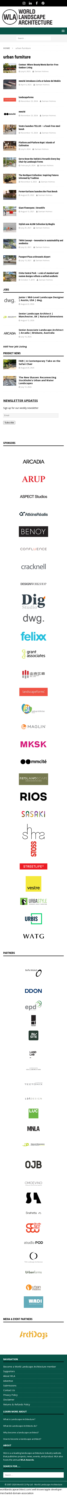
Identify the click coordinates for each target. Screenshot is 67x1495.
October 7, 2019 (28, 280)
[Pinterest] (43, 3)
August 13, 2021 (27, 211)
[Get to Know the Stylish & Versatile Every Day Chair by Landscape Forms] (9, 162)
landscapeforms (26, 97)
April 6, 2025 (26, 84)
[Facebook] (37, 3)
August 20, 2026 (27, 367)
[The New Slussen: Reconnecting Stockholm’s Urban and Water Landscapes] (9, 381)
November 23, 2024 (29, 101)
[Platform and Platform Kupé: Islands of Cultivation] (9, 146)
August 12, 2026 (27, 320)
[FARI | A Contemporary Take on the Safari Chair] (9, 364)
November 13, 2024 (29, 133)
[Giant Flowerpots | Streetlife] (9, 211)
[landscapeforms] (9, 100)
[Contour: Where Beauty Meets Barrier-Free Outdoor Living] (9, 68)
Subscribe (9, 422)
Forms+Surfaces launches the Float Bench (38, 191)
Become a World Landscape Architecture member (29, 1366)
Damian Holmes (41, 71)
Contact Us (9, 1390)
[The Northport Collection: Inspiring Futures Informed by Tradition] (9, 178)
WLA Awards (27, 1459)
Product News (12, 353)
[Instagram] (24, 3)
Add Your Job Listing (15, 346)
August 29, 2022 (27, 195)
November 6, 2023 (29, 181)
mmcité (22, 111)
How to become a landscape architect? (22, 1438)
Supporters (9, 1371)
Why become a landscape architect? (21, 1432)
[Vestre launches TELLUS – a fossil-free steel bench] (9, 129)
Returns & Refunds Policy (16, 1404)
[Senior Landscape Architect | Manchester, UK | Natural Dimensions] (9, 317)
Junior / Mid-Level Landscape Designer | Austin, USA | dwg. (41, 299)
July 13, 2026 (26, 387)
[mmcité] (9, 114)
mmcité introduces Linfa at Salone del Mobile (40, 81)
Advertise (8, 1380)
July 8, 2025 (25, 71)
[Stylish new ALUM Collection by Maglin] (9, 227)
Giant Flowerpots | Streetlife (32, 208)
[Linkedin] (30, 3)
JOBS (6, 289)
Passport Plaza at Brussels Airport (34, 256)
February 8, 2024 (28, 165)
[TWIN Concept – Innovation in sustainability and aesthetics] (9, 244)
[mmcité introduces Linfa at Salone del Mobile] (9, 84)
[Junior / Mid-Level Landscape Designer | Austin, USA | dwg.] (9, 301)
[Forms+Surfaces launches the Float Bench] (9, 195)
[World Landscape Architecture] (27, 25)
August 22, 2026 (27, 304)
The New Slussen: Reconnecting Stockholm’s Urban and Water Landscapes (37, 380)
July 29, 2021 (26, 228)
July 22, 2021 (26, 247)
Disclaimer (8, 1399)
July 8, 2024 (25, 149)
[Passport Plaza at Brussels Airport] (9, 260)
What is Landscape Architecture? (19, 1419)
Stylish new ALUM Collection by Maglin (37, 224)
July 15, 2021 (26, 260)
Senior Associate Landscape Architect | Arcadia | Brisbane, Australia (41, 331)
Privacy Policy (10, 1394)
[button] (62, 30)
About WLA (9, 1376)
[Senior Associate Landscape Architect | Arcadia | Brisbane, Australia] (9, 333)
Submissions (9, 1385)
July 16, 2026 (26, 336)
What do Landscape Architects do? (20, 1425)
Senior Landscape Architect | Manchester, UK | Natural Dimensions (41, 315)
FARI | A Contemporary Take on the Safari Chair (39, 362)
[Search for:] (33, 38)
